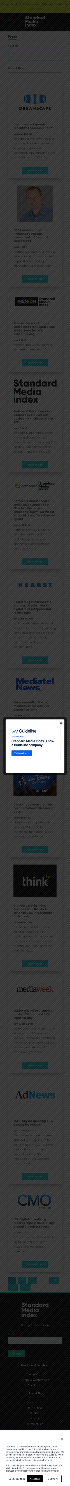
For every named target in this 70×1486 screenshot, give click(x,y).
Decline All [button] (53, 1478)
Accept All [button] (35, 1478)
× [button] (62, 1437)
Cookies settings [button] (17, 1478)
